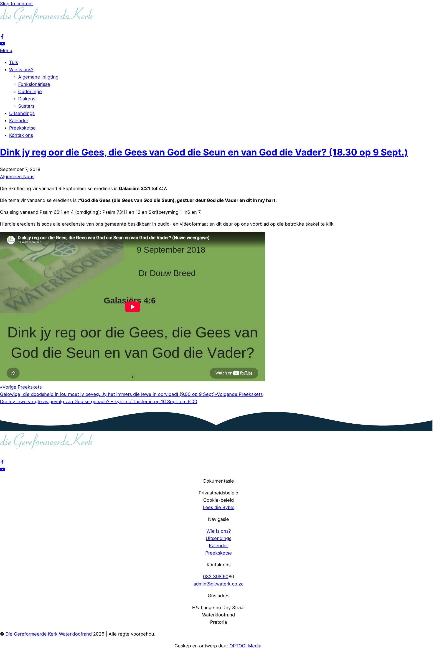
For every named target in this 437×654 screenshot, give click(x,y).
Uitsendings (22, 113)
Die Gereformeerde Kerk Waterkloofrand (48, 634)
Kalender (18, 120)
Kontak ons (21, 135)
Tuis (13, 62)
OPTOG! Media (245, 646)
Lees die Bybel (218, 507)
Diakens (26, 99)
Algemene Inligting (38, 77)
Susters (26, 106)
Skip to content (16, 3)
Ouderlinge (30, 91)
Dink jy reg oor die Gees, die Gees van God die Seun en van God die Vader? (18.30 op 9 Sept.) (204, 152)
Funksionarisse (34, 84)
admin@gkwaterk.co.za (218, 584)
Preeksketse (22, 128)
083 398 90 (216, 576)
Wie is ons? (21, 69)
